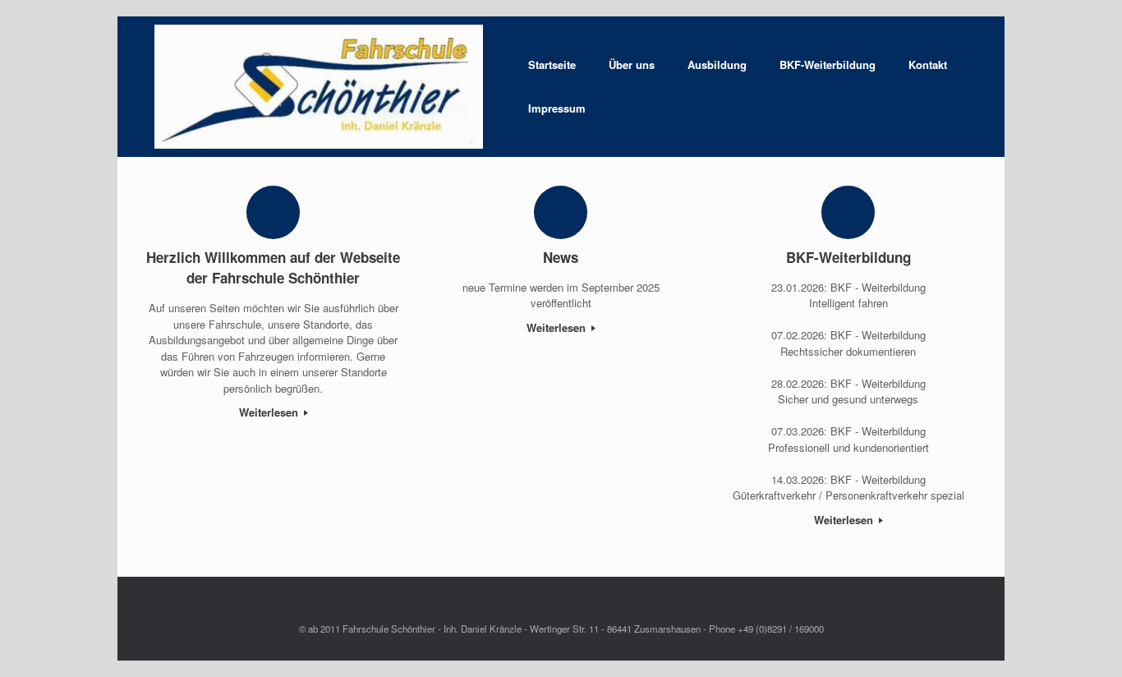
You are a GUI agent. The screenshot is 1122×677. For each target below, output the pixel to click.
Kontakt (927, 64)
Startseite (552, 64)
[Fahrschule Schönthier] (318, 86)
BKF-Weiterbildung (827, 64)
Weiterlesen (270, 412)
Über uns (632, 64)
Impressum (557, 108)
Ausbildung (717, 64)
